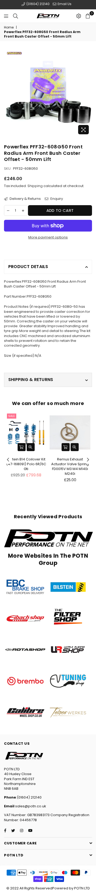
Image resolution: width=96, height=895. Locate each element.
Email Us (64, 4)
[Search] (15, 16)
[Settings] (78, 16)
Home (9, 27)
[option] (48, 93)
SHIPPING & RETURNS (30, 379)
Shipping (35, 185)
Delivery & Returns (25, 198)
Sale (11, 416)
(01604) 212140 (38, 4)
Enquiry (56, 198)
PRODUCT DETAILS (28, 267)
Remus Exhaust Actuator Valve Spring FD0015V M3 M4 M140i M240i (70, 466)
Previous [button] (8, 460)
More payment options (48, 237)
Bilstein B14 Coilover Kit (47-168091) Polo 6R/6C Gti (26, 464)
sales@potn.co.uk (30, 806)
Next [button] (88, 460)
